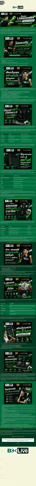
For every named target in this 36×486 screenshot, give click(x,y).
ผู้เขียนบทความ (2, 462)
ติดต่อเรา (1, 463)
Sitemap (1, 476)
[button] (18, 10)
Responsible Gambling (2, 472)
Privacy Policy (1, 471)
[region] (18, 138)
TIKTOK (1, 480)
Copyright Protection (2, 466)
